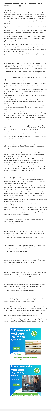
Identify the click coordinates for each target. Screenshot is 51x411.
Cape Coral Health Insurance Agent (20, 119)
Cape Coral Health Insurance (16, 195)
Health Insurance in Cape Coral (11, 20)
